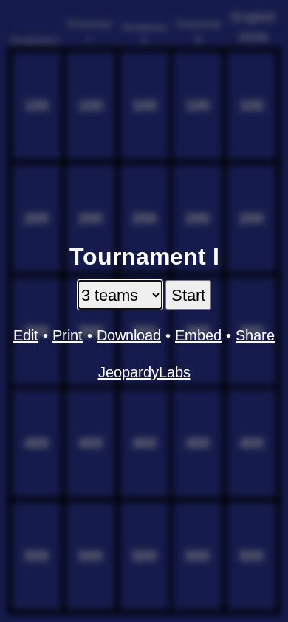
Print (67, 335)
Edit (25, 335)
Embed (198, 335)
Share (255, 335)
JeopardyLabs (144, 372)
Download (129, 335)
